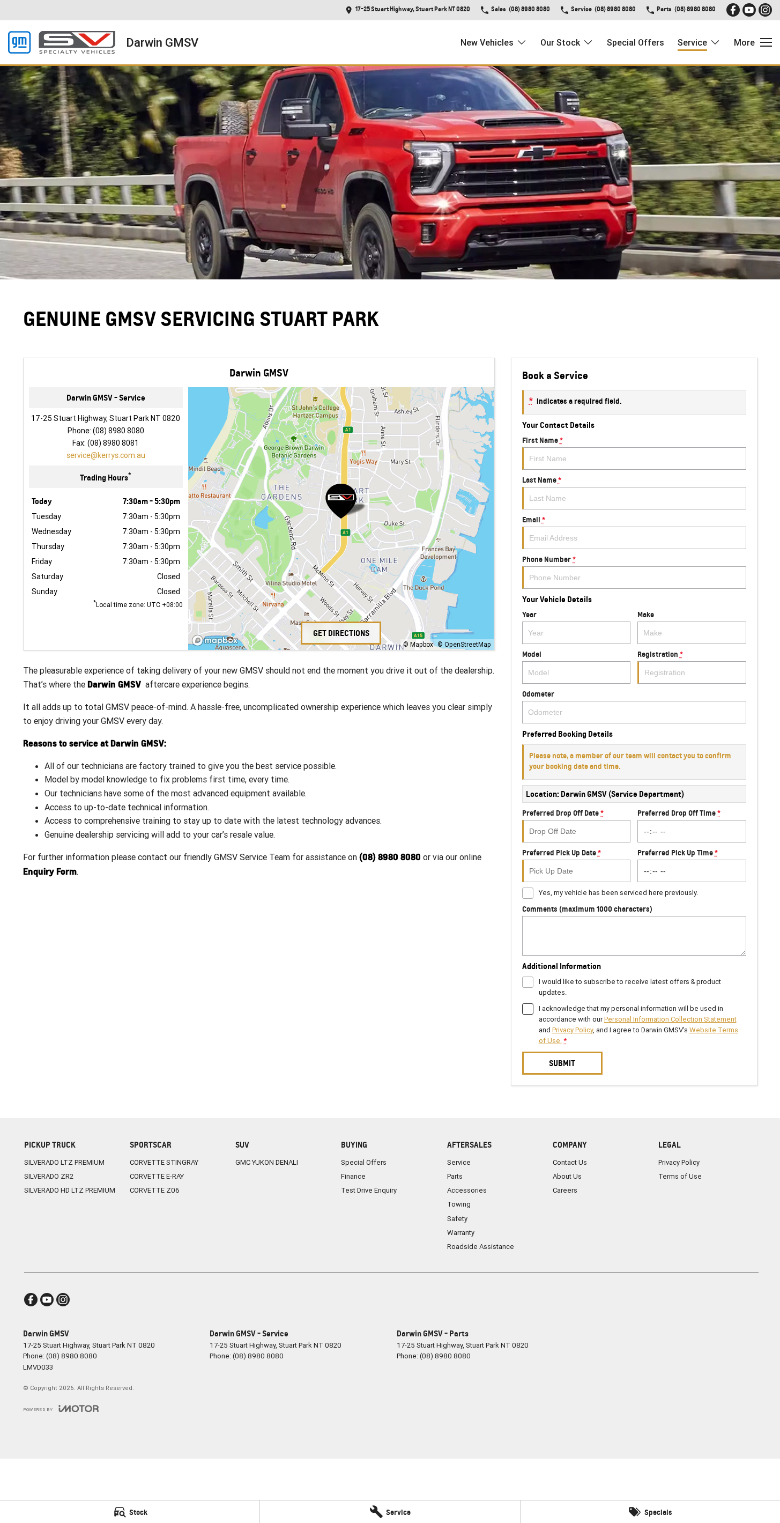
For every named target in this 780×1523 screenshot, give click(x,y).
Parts (455, 1176)
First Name (542, 440)
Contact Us (570, 1162)
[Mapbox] (217, 640)
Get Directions (341, 633)
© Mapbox (418, 644)
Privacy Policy (572, 1029)
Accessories (467, 1190)
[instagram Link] (765, 10)
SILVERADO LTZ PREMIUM (64, 1162)
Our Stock (560, 42)
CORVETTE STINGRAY (164, 1162)
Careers (565, 1190)
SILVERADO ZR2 (48, 1176)
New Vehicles (487, 42)
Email (533, 519)
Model (531, 654)
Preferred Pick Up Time (677, 852)
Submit (562, 1063)
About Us (567, 1176)
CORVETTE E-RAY (157, 1176)
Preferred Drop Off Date (563, 812)
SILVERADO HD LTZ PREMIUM (69, 1190)
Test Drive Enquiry (369, 1190)
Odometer (538, 693)
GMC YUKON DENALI (266, 1162)
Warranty (460, 1232)
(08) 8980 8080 (118, 430)
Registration (660, 654)
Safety (457, 1218)
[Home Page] (61, 42)
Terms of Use (680, 1176)
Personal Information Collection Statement (670, 1019)
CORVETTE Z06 (155, 1190)
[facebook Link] (733, 10)
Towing (459, 1204)
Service (692, 42)
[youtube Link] (749, 10)
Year (529, 614)
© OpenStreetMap (464, 644)
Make (645, 614)
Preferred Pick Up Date (561, 852)
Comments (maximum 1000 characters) (587, 908)
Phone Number (549, 559)
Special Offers (635, 42)
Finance (353, 1176)
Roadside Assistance (480, 1246)
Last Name (541, 479)
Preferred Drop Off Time (678, 812)
